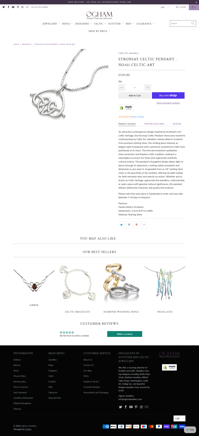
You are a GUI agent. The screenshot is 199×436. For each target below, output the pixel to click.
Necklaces (165, 286)
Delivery (17, 359)
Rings (66, 23)
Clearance (144, 23)
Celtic (99, 23)
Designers (82, 23)
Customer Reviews (91, 387)
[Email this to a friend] (144, 224)
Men (129, 23)
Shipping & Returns (154, 124)
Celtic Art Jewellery (128, 53)
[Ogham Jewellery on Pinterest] (17, 7)
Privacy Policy (20, 376)
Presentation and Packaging (95, 392)
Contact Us (88, 365)
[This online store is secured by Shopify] (125, 110)
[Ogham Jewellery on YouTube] (13, 7)
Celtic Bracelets (77, 286)
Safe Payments (20, 392)
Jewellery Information (23, 398)
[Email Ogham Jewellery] (27, 7)
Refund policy (20, 381)
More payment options (168, 102)
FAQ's (86, 376)
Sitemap (17, 409)
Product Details (127, 124)
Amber (34, 283)
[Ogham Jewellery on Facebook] (8, 7)
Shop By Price (98, 31)
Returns (17, 365)
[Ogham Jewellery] (99, 16)
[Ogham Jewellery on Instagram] (22, 7)
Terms (16, 370)
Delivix (28, 429)
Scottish (114, 23)
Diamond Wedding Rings (121, 286)
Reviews (177, 124)
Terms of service (21, 387)
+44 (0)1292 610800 (39, 7)
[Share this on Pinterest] (137, 224)
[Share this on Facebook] (129, 224)
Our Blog (87, 370)
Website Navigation (22, 403)
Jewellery (50, 23)
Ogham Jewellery (28, 426)
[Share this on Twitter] (121, 224)
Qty (120, 81)
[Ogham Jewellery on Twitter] (3, 7)
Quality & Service (91, 381)
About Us (87, 359)
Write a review (124, 334)
